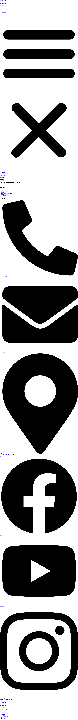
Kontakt (4, 12)
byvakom (3, 3)
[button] (39, 91)
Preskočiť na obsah (3, 0)
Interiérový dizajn (5, 9)
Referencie (4, 11)
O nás (3, 8)
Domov (3, 7)
